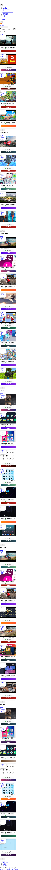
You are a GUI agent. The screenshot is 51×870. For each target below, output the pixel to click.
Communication (6, 9)
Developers (4, 864)
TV (3, 16)
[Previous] (1, 130)
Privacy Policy (5, 862)
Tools (3, 15)
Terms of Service (5, 863)
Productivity (5, 14)
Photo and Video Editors (7, 12)
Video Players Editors (7, 17)
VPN (3, 19)
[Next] (4, 130)
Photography (5, 13)
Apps (4, 7)
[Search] (14, 29)
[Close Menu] (1, 5)
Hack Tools (5, 10)
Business (4, 8)
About (3, 861)
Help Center (4, 865)
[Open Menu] (1, 22)
